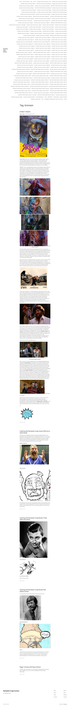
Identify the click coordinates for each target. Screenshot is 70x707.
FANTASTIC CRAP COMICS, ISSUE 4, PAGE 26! (23, 63)
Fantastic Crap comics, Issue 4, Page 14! (59, 52)
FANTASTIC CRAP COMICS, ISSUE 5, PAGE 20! (40, 84)
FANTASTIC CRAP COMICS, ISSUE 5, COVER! (22, 75)
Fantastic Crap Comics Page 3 (48, 31)
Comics (34, 1)
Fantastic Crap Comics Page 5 (23, 33)
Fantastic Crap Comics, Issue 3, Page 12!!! (26, 39)
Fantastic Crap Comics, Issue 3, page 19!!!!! (25, 44)
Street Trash (22, 114)
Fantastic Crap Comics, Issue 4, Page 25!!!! (58, 61)
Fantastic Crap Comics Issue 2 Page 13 (59, 3)
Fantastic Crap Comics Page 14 (61, 27)
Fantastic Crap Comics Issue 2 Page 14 (26, 5)
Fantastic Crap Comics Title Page (42, 35)
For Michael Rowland (40, 97)
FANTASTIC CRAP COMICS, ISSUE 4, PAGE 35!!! (21, 69)
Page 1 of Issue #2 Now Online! (30, 667)
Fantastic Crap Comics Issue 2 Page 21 (28, 10)
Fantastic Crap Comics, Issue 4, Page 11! (59, 50)
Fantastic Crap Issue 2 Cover (61, 94)
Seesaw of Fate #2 (63, 97)
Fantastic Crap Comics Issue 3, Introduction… (24, 20)
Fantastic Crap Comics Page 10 (61, 24)
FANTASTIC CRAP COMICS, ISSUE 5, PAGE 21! (58, 84)
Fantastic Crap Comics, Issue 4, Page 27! (41, 63)
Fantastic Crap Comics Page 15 (22, 29)
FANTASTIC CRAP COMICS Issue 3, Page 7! (59, 22)
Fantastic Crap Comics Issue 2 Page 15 (42, 5)
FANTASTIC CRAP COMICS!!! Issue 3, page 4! (58, 35)
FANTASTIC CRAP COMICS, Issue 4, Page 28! (58, 63)
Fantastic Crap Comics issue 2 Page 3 (44, 10)
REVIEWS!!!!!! (50, 97)
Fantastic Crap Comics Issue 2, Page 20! (24, 16)
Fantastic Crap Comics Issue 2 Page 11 (28, 3)
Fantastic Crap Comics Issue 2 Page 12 (43, 3)
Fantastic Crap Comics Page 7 (48, 33)
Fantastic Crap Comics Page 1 (48, 24)
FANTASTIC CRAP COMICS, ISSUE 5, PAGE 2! (21, 84)
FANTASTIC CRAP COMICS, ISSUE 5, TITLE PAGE (27, 94)
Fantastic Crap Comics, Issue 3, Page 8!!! (27, 48)
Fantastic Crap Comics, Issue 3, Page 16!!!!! (41, 41)
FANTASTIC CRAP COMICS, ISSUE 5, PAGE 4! (22, 90)
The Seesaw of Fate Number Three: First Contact (53, 99)
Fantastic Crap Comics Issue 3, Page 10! (59, 20)
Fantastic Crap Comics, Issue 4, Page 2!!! (59, 56)
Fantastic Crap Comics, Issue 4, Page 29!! (25, 65)
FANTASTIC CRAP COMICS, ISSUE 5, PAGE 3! (58, 88)
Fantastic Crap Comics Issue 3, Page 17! (25, 22)
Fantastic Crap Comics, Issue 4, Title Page (59, 73)
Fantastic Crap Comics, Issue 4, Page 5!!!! (25, 71)
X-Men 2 (21, 332)
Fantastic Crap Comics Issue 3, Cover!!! (59, 18)
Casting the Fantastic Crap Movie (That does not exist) (33, 518)
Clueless (42, 330)
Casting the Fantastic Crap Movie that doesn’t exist (33, 590)
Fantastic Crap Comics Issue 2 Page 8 (27, 14)
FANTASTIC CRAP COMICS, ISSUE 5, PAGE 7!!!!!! (24, 92)
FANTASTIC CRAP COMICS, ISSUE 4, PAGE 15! (25, 54)
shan (42, 99)
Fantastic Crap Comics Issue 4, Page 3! (34, 24)
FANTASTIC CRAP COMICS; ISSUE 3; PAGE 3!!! (46, 94)
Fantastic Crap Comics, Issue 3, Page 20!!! (42, 44)
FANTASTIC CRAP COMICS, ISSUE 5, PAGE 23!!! (39, 86)
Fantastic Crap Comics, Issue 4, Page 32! (25, 67)
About (21, 1)
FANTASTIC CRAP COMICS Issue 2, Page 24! (58, 16)
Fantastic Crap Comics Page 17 (48, 29)
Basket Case (39, 401)
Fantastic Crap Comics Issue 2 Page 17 (26, 7)
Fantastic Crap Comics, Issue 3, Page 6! (59, 46)
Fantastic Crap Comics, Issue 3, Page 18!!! (59, 41)
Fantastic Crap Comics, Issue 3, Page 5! (43, 46)
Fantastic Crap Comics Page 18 (61, 29)
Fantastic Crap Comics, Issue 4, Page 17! (59, 54)
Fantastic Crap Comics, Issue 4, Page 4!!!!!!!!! (58, 69)
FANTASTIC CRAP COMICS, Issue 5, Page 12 (42, 77)
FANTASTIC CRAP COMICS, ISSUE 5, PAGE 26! (40, 88)
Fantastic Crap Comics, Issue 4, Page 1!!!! (26, 50)
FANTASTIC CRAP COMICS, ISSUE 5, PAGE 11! (24, 77)
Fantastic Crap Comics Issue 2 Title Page (59, 14)
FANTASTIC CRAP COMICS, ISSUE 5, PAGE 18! (40, 82)
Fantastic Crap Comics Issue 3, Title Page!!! (17, 24)
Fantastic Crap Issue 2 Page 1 (16, 97)
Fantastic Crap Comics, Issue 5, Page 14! (22, 80)
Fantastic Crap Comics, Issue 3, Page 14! (59, 39)
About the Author (26, 1)
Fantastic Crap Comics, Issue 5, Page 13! (59, 77)
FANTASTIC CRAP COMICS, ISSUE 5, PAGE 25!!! (22, 88)
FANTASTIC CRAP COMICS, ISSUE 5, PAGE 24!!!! (58, 86)
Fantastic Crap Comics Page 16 (35, 29)
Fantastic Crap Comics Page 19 (23, 31)
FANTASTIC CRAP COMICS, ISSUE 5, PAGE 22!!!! (20, 86)
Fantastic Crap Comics (5, 50)
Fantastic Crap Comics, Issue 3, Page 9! (43, 48)
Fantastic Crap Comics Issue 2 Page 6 (44, 12)
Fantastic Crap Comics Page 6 (36, 33)
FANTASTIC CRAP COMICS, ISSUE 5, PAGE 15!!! (40, 80)
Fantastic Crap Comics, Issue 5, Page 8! (41, 92)
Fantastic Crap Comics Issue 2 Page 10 (59, 1)
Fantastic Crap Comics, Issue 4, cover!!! (59, 48)
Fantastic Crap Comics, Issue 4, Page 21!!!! (42, 58)
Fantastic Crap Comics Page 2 (36, 31)
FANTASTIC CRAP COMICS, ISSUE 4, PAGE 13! (42, 52)
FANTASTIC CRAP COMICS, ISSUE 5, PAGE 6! (58, 90)
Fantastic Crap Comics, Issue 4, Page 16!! (42, 54)
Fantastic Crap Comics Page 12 (35, 27)
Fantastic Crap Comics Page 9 (29, 35)
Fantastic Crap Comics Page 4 (61, 31)
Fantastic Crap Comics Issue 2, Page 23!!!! (41, 16)
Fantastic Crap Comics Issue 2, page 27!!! (43, 18)
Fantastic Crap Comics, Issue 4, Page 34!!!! (58, 67)
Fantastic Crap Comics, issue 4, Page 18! (26, 56)
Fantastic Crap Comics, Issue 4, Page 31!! (59, 65)
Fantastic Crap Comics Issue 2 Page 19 (59, 7)
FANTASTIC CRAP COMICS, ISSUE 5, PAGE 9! (58, 92)
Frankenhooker (28, 362)
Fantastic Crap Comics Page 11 (22, 27)
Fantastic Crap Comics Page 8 (61, 33)
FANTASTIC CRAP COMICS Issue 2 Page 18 (43, 7)
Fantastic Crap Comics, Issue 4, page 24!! (42, 61)
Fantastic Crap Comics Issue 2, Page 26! (26, 18)
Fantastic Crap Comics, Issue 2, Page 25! (43, 37)
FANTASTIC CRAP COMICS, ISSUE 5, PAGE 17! (21, 82)
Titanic (46, 330)
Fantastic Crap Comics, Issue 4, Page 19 (42, 56)
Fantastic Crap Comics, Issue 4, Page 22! (59, 58)
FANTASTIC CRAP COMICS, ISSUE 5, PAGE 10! (58, 75)
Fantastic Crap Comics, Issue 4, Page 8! (24, 73)
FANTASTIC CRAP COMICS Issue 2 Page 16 (59, 5)
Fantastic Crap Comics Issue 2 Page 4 (59, 10)
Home (46, 97)
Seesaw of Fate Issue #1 (35, 99)
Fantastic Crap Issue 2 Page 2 (29, 97)
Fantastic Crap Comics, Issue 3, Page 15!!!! (24, 41)
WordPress (65, 704)
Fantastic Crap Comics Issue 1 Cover (44, 1)
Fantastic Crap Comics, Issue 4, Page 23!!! (24, 61)
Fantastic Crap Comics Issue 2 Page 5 (29, 12)
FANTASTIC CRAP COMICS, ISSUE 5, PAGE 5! (40, 90)
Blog (31, 1)
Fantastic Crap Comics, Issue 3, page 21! (59, 44)
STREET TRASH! (25, 112)
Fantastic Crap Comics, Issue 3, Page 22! (27, 46)
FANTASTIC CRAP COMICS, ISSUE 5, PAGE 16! (58, 80)
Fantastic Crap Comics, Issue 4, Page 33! (42, 67)
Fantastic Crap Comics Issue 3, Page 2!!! (42, 22)
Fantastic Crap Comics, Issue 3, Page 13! (42, 39)
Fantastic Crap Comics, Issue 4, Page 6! (41, 71)
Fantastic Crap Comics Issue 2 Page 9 (43, 14)
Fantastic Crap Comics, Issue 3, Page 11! (59, 37)
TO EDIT (65, 99)
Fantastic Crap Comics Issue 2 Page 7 (59, 12)
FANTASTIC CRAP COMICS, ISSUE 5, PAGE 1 (40, 75)
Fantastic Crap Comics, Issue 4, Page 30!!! (42, 65)
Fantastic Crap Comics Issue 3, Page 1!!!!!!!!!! (42, 20)
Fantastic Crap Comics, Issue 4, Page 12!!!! (24, 52)
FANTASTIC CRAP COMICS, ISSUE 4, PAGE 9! (41, 73)
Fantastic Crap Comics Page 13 (48, 27)
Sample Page (56, 97)
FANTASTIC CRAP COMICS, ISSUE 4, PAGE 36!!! (40, 69)
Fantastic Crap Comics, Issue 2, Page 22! (26, 37)
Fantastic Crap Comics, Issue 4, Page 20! (25, 58)
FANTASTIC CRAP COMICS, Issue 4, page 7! (58, 71)
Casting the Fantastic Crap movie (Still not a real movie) (35, 432)
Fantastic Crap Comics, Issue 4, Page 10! (43, 50)
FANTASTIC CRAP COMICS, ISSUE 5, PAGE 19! (58, 82)
